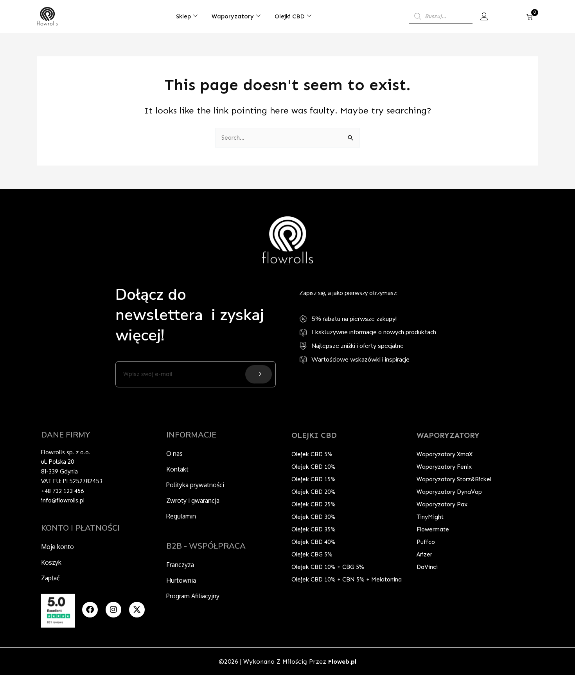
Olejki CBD (290, 16)
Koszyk (51, 562)
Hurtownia (181, 580)
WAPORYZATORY (448, 435)
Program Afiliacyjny (192, 596)
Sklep (183, 16)
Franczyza (180, 565)
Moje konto (57, 547)
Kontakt (177, 469)
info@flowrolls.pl (62, 500)
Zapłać (50, 578)
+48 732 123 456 (62, 491)
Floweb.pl (342, 661)
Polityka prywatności (195, 485)
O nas (174, 453)
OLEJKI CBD (314, 435)
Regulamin (181, 516)
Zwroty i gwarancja (192, 500)
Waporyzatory (233, 16)
